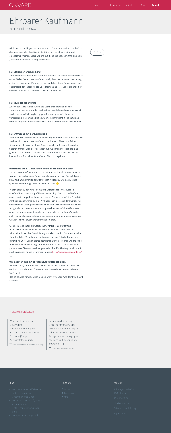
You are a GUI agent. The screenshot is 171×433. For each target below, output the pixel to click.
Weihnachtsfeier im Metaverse (27, 389)
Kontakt (156, 5)
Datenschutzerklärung (125, 408)
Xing (66, 396)
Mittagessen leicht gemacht (25, 415)
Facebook (69, 392)
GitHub (67, 389)
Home (97, 5)
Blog (142, 5)
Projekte (129, 5)
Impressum (119, 413)
